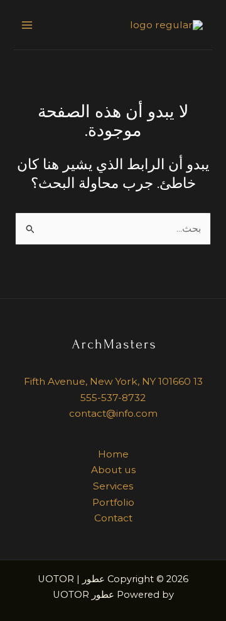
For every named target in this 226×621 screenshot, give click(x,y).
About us (113, 470)
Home (113, 454)
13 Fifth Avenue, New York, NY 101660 (113, 381)
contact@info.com (113, 413)
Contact (113, 518)
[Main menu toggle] (27, 24)
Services (113, 486)
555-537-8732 (113, 398)
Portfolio (113, 502)
